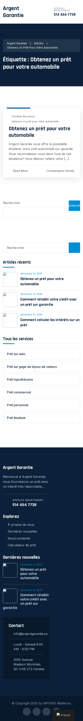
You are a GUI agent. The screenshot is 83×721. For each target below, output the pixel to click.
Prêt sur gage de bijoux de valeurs (32, 367)
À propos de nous (21, 525)
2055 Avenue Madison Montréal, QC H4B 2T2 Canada (29, 664)
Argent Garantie (13, 12)
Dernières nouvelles (22, 531)
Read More (20, 171)
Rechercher (11, 203)
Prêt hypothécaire (20, 379)
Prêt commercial (19, 392)
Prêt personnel (17, 405)
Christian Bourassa (23, 116)
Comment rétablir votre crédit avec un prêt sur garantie (48, 302)
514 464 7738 (65, 14)
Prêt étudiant (16, 418)
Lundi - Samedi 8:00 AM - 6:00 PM (28, 646)
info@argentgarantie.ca (29, 634)
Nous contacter (19, 538)
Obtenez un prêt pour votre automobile (35, 121)
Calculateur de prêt (22, 545)
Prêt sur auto (16, 354)
